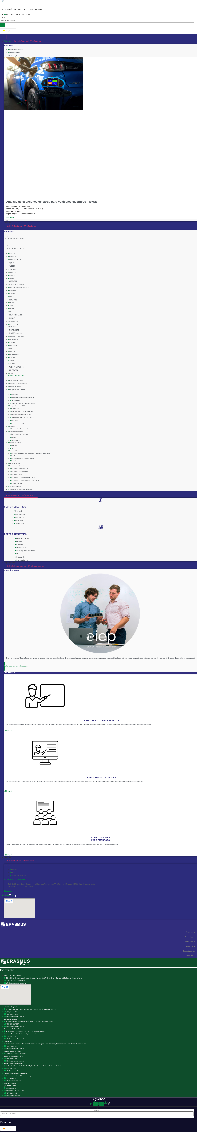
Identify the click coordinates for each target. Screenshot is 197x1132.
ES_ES (8, 31)
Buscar (2, 17)
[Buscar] (2, 25)
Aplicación (189, 942)
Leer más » (10, 218)
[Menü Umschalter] (3, 37)
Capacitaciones (189, 951)
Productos (189, 937)
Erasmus (189, 932)
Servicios (189, 946)
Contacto (189, 956)
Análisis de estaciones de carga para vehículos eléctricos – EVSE (51, 201)
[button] (97, 1108)
